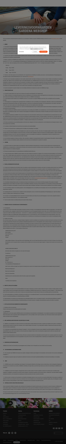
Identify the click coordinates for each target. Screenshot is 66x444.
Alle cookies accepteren (43, 51)
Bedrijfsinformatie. (40, 48)
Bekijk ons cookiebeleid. (34, 48)
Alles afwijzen (35, 51)
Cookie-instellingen (21, 51)
